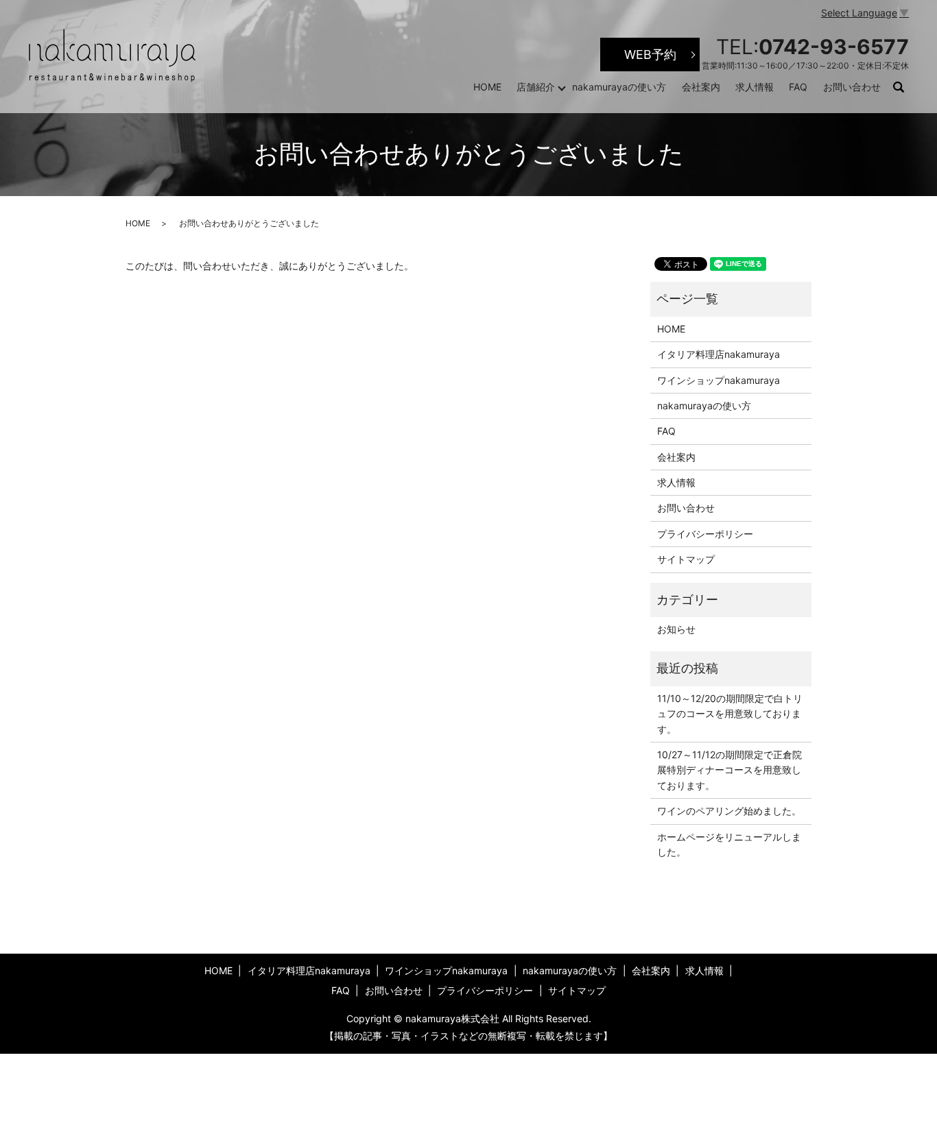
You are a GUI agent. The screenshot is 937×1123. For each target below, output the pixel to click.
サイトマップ (686, 559)
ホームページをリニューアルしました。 (729, 844)
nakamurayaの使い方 (619, 87)
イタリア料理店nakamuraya (718, 354)
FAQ (798, 87)
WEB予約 (650, 54)
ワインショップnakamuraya (718, 380)
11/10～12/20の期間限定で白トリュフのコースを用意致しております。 (730, 713)
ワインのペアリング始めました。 (729, 811)
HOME (487, 87)
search (905, 87)
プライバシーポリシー (705, 534)
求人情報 (754, 87)
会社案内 (701, 87)
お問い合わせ (852, 87)
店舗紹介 (536, 87)
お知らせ (676, 629)
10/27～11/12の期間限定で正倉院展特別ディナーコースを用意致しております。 (729, 770)
